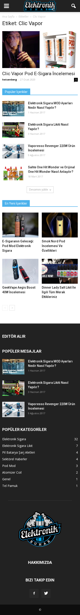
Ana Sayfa (8, 16)
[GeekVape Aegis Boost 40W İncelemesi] (20, 271)
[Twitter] (46, 593)
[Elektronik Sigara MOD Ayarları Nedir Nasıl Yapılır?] (13, 108)
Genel (6, 479)
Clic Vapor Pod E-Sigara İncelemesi (38, 73)
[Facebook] (34, 593)
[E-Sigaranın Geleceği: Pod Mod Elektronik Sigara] (20, 225)
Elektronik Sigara (14, 439)
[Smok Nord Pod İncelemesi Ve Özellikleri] (60, 225)
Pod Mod (9, 466)
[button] (74, 6)
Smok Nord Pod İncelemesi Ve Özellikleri (53, 245)
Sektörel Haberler (14, 459)
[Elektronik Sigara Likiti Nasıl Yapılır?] (13, 130)
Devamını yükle (38, 189)
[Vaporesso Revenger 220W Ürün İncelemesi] (13, 151)
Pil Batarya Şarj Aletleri (18, 452)
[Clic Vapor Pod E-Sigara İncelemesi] (40, 49)
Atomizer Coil (12, 472)
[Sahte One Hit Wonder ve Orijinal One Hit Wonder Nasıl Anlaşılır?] (13, 172)
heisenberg (9, 79)
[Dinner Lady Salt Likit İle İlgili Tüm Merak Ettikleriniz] (60, 271)
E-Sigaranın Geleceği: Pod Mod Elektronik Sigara (18, 245)
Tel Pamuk (10, 486)
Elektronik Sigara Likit (17, 446)
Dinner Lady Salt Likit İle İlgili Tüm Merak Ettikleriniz (59, 292)
